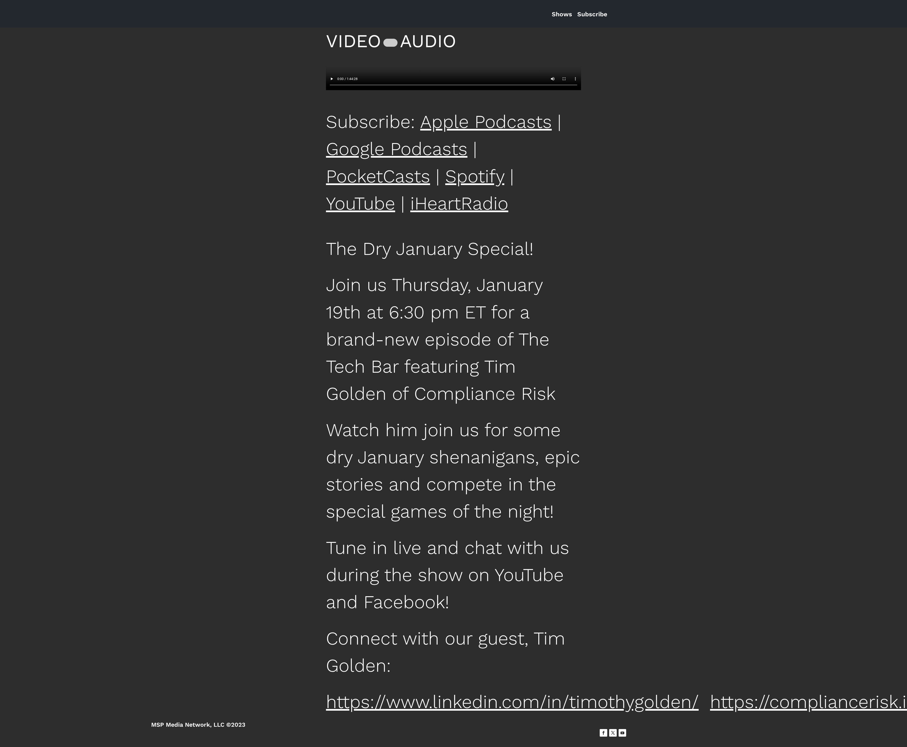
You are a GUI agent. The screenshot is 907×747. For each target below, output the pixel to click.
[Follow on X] (613, 733)
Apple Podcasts (486, 121)
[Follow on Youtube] (622, 733)
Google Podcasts (396, 149)
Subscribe (592, 14)
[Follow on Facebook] (603, 733)
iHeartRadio (459, 203)
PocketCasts (378, 176)
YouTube (360, 203)
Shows (562, 14)
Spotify (474, 176)
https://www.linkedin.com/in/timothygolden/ (512, 702)
